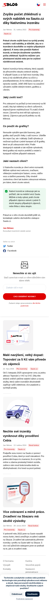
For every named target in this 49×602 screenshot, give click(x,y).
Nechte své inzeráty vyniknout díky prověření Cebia (21, 436)
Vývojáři (6, 565)
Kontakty (7, 569)
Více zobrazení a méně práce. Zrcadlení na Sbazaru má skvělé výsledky (24, 516)
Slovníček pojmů (33, 565)
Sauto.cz (7, 34)
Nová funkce (34, 445)
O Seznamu (8, 561)
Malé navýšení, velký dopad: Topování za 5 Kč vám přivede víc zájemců (24, 359)
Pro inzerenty (34, 30)
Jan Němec (8, 228)
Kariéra (29, 561)
